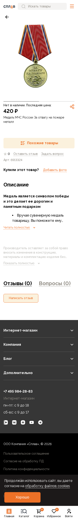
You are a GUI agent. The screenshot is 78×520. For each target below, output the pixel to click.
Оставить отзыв (25, 154)
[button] (72, 6)
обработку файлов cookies (47, 486)
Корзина (39, 513)
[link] (7, 17)
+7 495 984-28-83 (17, 391)
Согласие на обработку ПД (23, 461)
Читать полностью (16, 227)
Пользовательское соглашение (26, 453)
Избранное (54, 513)
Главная (9, 516)
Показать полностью (18, 263)
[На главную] (9, 6)
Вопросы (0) (55, 283)
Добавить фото (55, 170)
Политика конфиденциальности (26, 469)
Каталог (24, 516)
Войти (69, 516)
